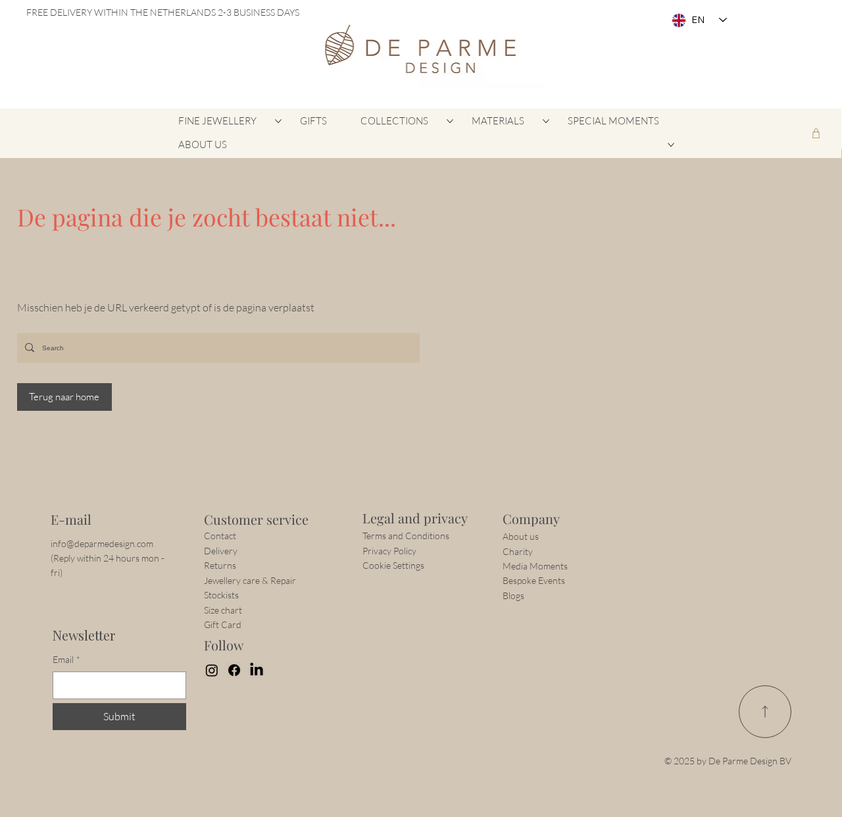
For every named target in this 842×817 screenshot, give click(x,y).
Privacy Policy (389, 550)
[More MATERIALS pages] (546, 121)
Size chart (223, 610)
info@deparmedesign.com (102, 543)
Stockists (221, 594)
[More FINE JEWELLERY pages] (278, 121)
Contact (221, 535)
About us (521, 536)
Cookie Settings (393, 565)
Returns (220, 565)
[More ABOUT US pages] (671, 145)
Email (66, 659)
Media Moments (535, 565)
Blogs (513, 595)
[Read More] (765, 711)
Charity (518, 551)
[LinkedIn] (256, 670)
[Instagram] (212, 670)
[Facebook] (234, 670)
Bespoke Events (534, 580)
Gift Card (222, 624)
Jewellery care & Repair (250, 580)
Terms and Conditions (405, 535)
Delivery (220, 550)
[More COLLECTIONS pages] (450, 121)
